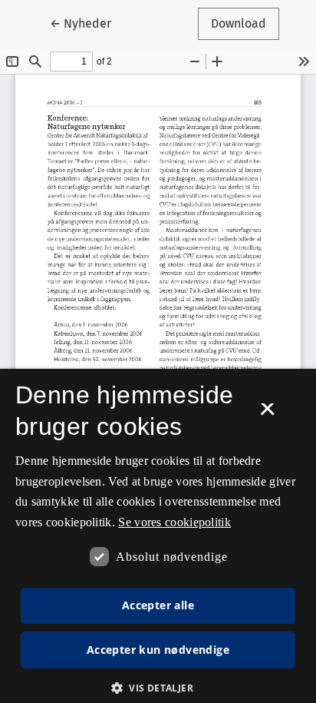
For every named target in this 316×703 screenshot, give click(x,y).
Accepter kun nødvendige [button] (158, 649)
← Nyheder (87, 23)
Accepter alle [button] (158, 605)
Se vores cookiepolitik (174, 522)
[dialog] (158, 536)
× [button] (267, 414)
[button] (158, 687)
